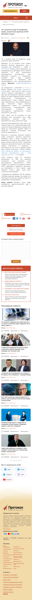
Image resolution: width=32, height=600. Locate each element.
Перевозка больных (17, 554)
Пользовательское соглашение (12, 584)
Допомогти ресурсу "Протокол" (12, 587)
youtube (8, 479)
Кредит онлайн (7, 589)
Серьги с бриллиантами (6, 546)
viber (22, 474)
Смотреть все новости (16, 460)
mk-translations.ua (7, 564)
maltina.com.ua (16, 566)
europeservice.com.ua (8, 562)
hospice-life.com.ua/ (17, 552)
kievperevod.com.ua (7, 568)
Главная (5, 22)
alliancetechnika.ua (7, 549)
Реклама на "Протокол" (10, 575)
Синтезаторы (6, 556)
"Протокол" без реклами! (10, 577)
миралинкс (5, 550)
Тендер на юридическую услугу (12, 582)
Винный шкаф (16, 546)
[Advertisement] (16, 200)
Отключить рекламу (16, 234)
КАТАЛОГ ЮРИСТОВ (12, 295)
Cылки (14, 568)
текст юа (5, 566)
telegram (9, 474)
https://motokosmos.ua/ (8, 554)
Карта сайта (7, 580)
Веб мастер (5, 552)
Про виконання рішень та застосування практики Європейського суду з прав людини (16, 153)
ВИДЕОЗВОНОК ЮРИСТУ (13, 281)
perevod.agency (6, 560)
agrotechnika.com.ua (7, 558)
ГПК (17, 155)
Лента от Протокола (19, 38)
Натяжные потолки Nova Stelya (18, 564)
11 (15, 155)
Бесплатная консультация (15, 272)
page (8, 469)
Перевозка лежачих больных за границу (17, 557)
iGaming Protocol (8, 592)
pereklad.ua (15, 550)
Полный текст (6, 529)
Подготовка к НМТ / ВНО (18, 548)
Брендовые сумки (17, 561)
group (22, 469)
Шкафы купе (16, 559)
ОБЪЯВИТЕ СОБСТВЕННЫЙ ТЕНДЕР (17, 289)
